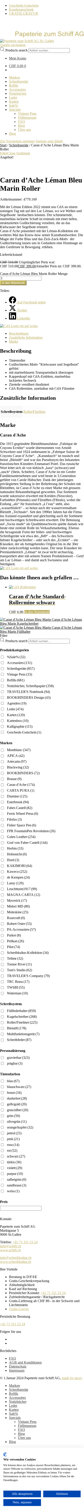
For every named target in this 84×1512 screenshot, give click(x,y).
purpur (15, 1174)
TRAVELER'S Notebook (28, 692)
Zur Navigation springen (17, 141)
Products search (16, 50)
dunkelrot (17, 1098)
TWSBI (16, 987)
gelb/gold (17, 1104)
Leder (15, 709)
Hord (13, 860)
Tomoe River (19, 964)
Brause (14, 779)
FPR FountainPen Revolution (31, 831)
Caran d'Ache (21, 785)
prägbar (14, 1063)
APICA (15, 756)
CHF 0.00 (17, 66)
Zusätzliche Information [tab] (26, 337)
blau (13, 1081)
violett (14, 1168)
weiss (13, 1191)
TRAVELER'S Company (28, 976)
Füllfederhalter (21, 1011)
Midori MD (18, 906)
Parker (14, 935)
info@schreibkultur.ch (15, 1258)
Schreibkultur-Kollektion (28, 953)
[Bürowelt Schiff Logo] (27, 41)
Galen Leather (21, 837)
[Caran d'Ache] (19, 326)
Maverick (17, 900)
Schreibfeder (19, 1040)
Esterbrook (18, 802)
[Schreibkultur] (42, 37)
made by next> (72, 1378)
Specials (15, 1418)
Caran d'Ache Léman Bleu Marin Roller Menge (34, 274)
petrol (14, 1133)
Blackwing (18, 767)
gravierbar (18, 1057)
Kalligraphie (19, 726)
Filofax (14, 819)
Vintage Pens (19, 674)
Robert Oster (19, 924)
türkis (14, 1162)
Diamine (17, 796)
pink (13, 1139)
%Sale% (16, 657)
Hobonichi (17, 854)
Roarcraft (16, 918)
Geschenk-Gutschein (24, 5)
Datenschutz (17, 1366)
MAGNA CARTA (23, 895)
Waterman (17, 993)
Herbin (15, 848)
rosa (13, 1145)
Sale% (13, 1414)
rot (12, 1150)
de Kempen (18, 877)
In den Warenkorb (13, 283)
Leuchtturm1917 (22, 889)
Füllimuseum (27, 1426)
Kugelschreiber (22, 1016)
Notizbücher (17, 1401)
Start (3, 145)
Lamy (15, 883)
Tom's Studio (19, 970)
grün (13, 1116)
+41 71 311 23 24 (25, 1242)
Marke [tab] (13, 341)
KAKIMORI (19, 866)
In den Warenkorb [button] (37, 612)
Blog (21, 1434)
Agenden (16, 703)
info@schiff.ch (10, 1246)
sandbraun (16, 1185)
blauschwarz (19, 1087)
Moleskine (17, 912)
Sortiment (23, 153)
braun (14, 1092)
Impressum (16, 1370)
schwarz (16, 1156)
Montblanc (18, 750)
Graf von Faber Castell (27, 842)
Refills (15, 680)
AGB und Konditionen (25, 1362)
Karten (16, 715)
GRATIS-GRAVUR (23, 13)
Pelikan (15, 941)
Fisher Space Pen (21, 825)
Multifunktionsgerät (23, 1034)
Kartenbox (17, 721)
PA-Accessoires (21, 929)
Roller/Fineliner (34, 412)
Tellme (15, 958)
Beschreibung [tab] (18, 333)
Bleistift (16, 1028)
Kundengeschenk (21, 9)
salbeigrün (16, 1179)
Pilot (13, 947)
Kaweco (17, 871)
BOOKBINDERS (23, 773)
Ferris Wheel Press (22, 813)
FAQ (12, 1358)
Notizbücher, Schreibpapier (30, 686)
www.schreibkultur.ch (15, 1262)
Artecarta (16, 761)
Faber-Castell (19, 808)
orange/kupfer (20, 1127)
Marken (14, 1385)
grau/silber (17, 1110)
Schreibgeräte (18, 145)
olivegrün (17, 1121)
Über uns (24, 1438)
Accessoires (19, 663)
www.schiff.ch (10, 1250)
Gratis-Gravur (19, 1309)
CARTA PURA (20, 790)
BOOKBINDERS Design (29, 697)
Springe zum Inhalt (49, 141)
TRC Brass (18, 981)
